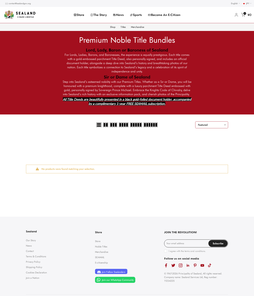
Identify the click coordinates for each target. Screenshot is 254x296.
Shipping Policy (34, 267)
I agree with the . (187, 251)
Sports (137, 15)
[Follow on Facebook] (166, 265)
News (120, 15)
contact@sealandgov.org (20, 3)
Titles (123, 27)
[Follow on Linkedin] (188, 265)
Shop (112, 27)
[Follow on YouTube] (202, 265)
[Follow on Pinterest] (195, 265)
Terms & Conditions (36, 256)
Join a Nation (32, 278)
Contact (30, 251)
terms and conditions (195, 251)
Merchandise (137, 27)
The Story (100, 15)
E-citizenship (101, 262)
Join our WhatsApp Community (117, 280)
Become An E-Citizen (165, 15)
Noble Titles (101, 246)
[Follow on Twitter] (173, 265)
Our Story (31, 240)
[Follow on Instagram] (180, 265)
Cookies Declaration (36, 272)
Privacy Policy (33, 261)
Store (80, 15)
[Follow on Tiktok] (209, 265)
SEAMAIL (99, 257)
